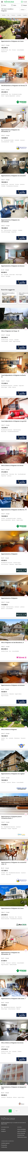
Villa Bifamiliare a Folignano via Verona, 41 (14, 85)
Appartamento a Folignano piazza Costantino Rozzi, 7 (11, 817)
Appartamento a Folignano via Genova (12, 266)
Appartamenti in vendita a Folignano (8, 293)
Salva (14, 5)
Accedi (25, 2)
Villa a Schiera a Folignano (9, 729)
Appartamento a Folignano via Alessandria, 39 (10, 953)
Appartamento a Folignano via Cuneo (12, 41)
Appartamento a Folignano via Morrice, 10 (13, 510)
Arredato (19, 15)
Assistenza (3, 1131)
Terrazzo (13, 15)
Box (8, 15)
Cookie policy (4, 1147)
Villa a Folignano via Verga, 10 (10, 331)
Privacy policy (4, 1145)
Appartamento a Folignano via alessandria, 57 (10, 130)
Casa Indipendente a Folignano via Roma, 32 (13, 376)
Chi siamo (3, 1129)
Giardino (4, 15)
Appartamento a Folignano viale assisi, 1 (13, 998)
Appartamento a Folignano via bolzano (13, 685)
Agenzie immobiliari (21, 1131)
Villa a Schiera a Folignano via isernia (12, 465)
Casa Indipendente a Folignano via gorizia (13, 421)
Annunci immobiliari (21, 1129)
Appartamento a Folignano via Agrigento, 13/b (13, 1088)
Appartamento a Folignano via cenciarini (13, 176)
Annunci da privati (21, 1133)
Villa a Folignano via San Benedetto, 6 (12, 642)
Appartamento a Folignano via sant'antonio (10, 220)
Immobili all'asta (20, 1135)
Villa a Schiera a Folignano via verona (12, 1043)
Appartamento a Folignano (9, 554)
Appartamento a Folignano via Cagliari (13, 774)
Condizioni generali (5, 1143)
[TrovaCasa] (9, 2)
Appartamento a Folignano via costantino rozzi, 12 (13, 863)
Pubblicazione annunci (22, 1137)
